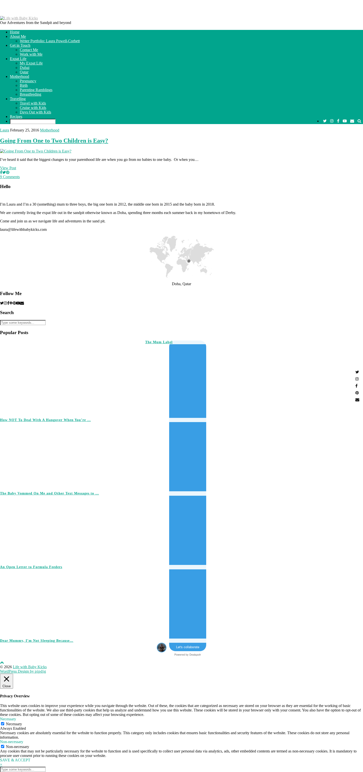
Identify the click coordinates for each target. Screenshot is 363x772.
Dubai (24, 67)
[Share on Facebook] (1, 172)
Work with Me (31, 54)
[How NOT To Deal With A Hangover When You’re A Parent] (210, 381)
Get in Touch (20, 45)
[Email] (352, 121)
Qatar (24, 72)
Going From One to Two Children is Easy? (54, 140)
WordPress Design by (23, 671)
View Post (8, 168)
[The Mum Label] (65, 377)
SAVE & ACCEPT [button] (15, 760)
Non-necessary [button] (11, 742)
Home (15, 32)
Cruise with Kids (33, 108)
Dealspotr (195, 654)
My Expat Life (31, 63)
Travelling (18, 99)
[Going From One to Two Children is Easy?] (35, 151)
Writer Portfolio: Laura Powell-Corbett (50, 41)
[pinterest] (14, 303)
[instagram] (332, 121)
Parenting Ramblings (36, 90)
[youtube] (345, 121)
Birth (24, 85)
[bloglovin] (11, 303)
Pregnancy (28, 81)
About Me (18, 36)
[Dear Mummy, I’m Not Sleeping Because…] (283, 602)
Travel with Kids (33, 103)
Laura (4, 130)
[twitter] (325, 121)
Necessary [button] (8, 719)
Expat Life (18, 59)
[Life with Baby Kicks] (19, 18)
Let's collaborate (187, 646)
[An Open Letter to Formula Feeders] (283, 528)
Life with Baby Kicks (30, 667)
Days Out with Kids (35, 112)
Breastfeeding (30, 94)
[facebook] (338, 121)
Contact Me (29, 50)
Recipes (16, 116)
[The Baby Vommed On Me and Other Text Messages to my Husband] (283, 455)
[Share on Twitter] (4, 172)
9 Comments (10, 177)
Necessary (14, 724)
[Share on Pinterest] (7, 172)
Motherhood (19, 76)
